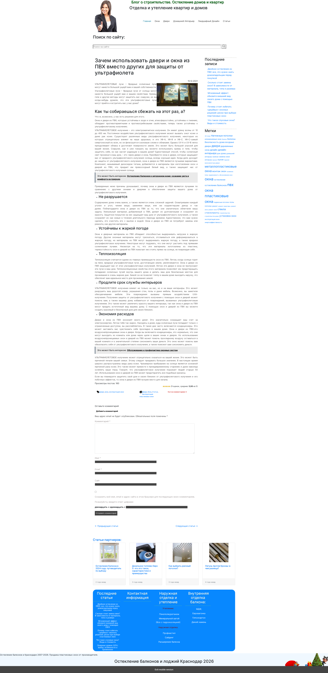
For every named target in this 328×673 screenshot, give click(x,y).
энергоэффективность (213, 222)
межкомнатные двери (212, 163)
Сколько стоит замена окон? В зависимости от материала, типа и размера (221, 85)
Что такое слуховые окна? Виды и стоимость (221, 122)
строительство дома (212, 216)
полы (232, 202)
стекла (222, 209)
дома (223, 153)
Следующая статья (187, 526)
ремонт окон (212, 210)
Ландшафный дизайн (208, 21)
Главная (147, 21)
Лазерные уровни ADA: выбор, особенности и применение (107, 647)
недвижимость (214, 175)
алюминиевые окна (213, 139)
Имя (98, 458)
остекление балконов (216, 185)
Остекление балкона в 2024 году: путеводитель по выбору (108, 568)
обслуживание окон (225, 175)
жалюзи (215, 157)
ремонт (215, 206)
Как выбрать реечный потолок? (180, 567)
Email (98, 469)
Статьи (226, 21)
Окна (157, 21)
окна (106, 392)
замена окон (224, 157)
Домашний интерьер (183, 21)
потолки (208, 206)
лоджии (226, 160)
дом (218, 153)
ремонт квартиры (224, 206)
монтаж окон (219, 171)
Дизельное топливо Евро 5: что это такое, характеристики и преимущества (145, 570)
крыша (214, 160)
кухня (220, 159)
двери (101, 392)
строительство (225, 213)
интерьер (208, 160)
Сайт (97, 480)
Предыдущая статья (106, 526)
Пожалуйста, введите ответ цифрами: (114, 502)
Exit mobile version (164, 669)
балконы (231, 139)
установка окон (227, 215)
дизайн (213, 150)
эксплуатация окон (116, 392)
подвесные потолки (221, 202)
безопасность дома (215, 142)
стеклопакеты (212, 212)
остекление (219, 179)
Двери (166, 21)
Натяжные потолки (222, 135)
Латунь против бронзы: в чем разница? (217, 567)
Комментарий (102, 421)
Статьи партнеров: (107, 540)
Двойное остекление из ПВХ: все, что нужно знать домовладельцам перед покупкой (220, 73)
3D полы (207, 136)
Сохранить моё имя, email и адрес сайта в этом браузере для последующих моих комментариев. (145, 496)
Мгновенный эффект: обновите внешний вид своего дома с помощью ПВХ (219, 98)
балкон (224, 139)
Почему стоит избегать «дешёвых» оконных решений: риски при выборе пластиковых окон (221, 111)
